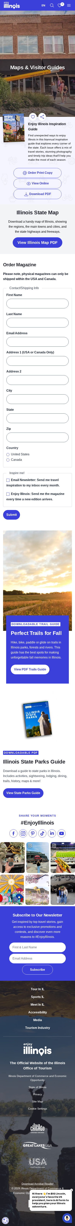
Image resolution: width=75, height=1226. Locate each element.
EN (43, 5)
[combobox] (43, 5)
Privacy (37, 1094)
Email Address (17, 333)
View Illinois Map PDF (38, 242)
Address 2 (13, 371)
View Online (40, 183)
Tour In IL (37, 989)
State (10, 409)
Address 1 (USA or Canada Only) (30, 352)
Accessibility (37, 1012)
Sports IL (37, 997)
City (9, 390)
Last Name (14, 314)
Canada (16, 459)
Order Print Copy (39, 172)
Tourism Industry (37, 1027)
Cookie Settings (37, 1108)
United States (20, 454)
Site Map (37, 1101)
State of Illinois (37, 1087)
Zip (8, 428)
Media (37, 1020)
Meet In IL (37, 1004)
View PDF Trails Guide (30, 669)
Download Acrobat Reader (37, 1183)
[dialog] (5, 1220)
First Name (14, 295)
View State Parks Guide (23, 793)
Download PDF (45, 194)
